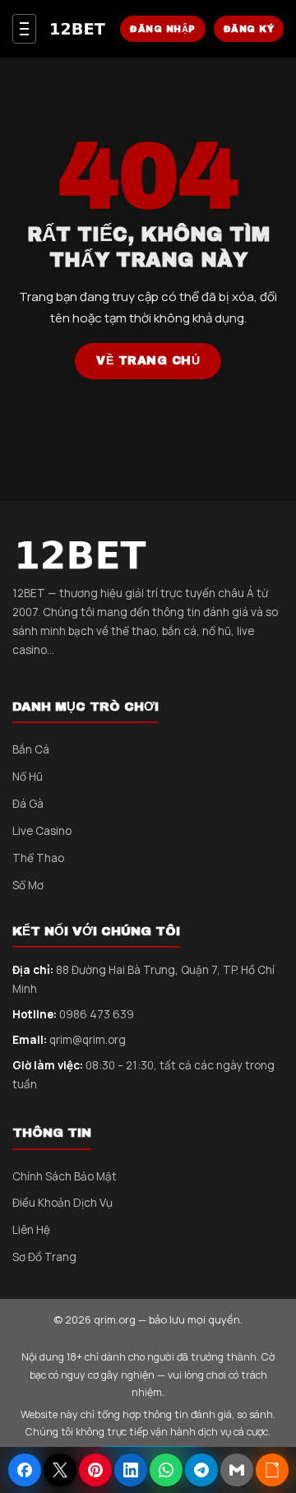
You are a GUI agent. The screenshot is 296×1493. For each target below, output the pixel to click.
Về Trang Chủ (148, 361)
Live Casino (42, 830)
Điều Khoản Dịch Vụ (62, 1202)
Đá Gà (28, 803)
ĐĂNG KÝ (249, 29)
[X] (60, 1470)
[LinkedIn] (130, 1470)
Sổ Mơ (28, 885)
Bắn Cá (30, 749)
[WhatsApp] (166, 1470)
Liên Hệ (31, 1229)
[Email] (236, 1470)
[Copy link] (272, 1470)
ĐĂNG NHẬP (163, 29)
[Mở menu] (24, 29)
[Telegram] (201, 1470)
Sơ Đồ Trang (44, 1257)
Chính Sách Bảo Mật (64, 1176)
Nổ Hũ (27, 776)
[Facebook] (24, 1470)
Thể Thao (38, 858)
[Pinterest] (95, 1470)
